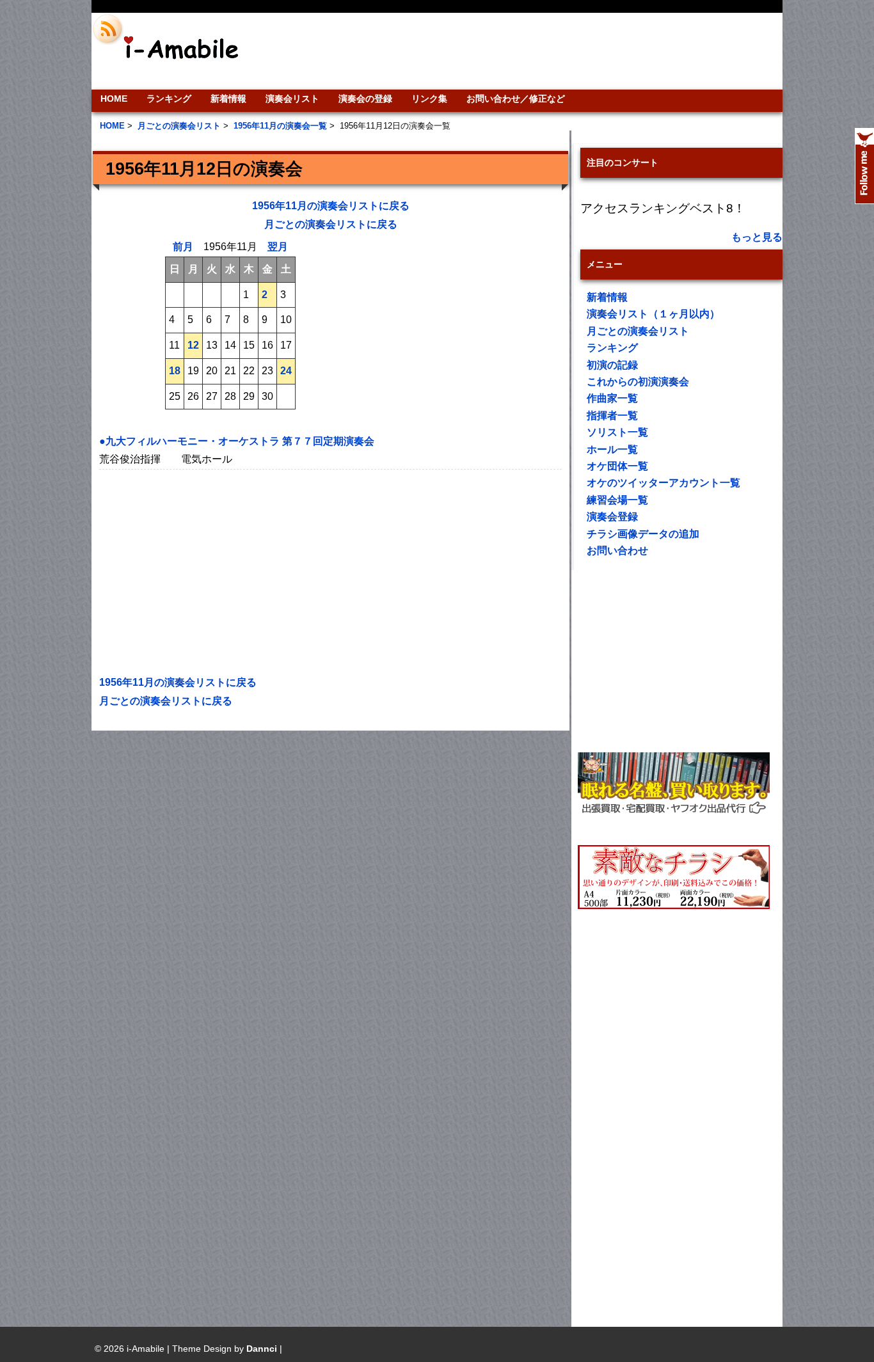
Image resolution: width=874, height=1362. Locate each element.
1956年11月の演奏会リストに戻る (330, 205)
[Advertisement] (524, 51)
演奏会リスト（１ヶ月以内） (653, 313)
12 (193, 345)
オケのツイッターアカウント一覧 (663, 482)
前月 (183, 246)
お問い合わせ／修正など (515, 98)
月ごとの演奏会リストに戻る (330, 224)
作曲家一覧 (612, 398)
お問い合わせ (617, 550)
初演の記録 (612, 365)
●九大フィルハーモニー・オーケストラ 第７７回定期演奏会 (236, 441)
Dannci (261, 1348)
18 (174, 370)
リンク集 (429, 98)
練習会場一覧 (617, 500)
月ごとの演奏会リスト (638, 331)
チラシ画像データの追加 (643, 533)
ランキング (169, 98)
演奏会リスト (292, 98)
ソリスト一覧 (617, 432)
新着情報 (228, 98)
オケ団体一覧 (617, 466)
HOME (113, 98)
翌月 (277, 246)
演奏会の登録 (365, 98)
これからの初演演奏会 (638, 381)
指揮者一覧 (612, 415)
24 (286, 370)
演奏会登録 (612, 516)
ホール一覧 (612, 449)
